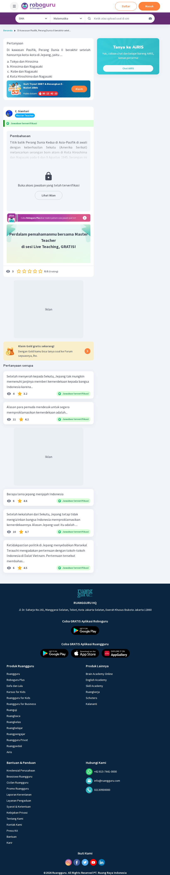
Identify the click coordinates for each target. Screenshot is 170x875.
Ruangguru (13, 674)
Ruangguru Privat (17, 740)
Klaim (79, 89)
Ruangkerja (93, 692)
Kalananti (91, 704)
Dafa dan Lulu (15, 686)
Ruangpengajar (16, 734)
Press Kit (12, 830)
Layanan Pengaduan (19, 800)
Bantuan (12, 836)
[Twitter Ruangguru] (85, 862)
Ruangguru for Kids (18, 698)
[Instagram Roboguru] (68, 862)
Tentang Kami (15, 818)
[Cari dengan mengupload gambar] (150, 18)
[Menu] (14, 6)
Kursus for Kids (16, 692)
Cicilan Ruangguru (17, 782)
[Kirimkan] (89, 18)
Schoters (91, 698)
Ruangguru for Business (21, 704)
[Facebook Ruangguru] (76, 862)
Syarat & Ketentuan (19, 806)
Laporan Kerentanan (19, 794)
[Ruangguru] (85, 593)
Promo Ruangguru (18, 788)
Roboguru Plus (16, 680)
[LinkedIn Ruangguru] (101, 862)
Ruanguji (12, 710)
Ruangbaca (13, 716)
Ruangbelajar (15, 728)
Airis (9, 752)
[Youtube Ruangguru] (93, 862)
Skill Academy (94, 686)
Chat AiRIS (128, 68)
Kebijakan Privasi (17, 812)
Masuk (149, 6)
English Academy (96, 680)
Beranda (7, 30)
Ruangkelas (14, 722)
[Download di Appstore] (85, 653)
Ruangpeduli (14, 746)
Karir (9, 843)
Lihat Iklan (49, 195)
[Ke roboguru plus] (48, 218)
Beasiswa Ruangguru (19, 776)
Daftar (126, 6)
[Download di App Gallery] (116, 653)
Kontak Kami (14, 824)
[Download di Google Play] (85, 630)
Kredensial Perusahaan (21, 770)
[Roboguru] (39, 6)
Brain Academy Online (99, 674)
